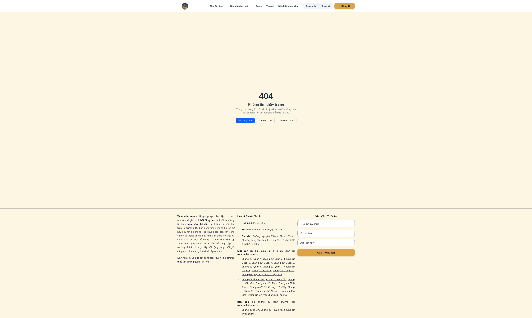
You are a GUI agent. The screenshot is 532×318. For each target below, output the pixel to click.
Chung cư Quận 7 (272, 266)
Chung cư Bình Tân (276, 279)
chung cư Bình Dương (273, 301)
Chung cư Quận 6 (251, 266)
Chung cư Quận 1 (251, 258)
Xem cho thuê (286, 120)
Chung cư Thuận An (272, 309)
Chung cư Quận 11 (251, 274)
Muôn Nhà (220, 257)
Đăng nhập (311, 6)
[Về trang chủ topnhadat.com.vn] (190, 6)
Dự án (259, 6)
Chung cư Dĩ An (250, 309)
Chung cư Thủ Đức (277, 294)
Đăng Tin (346, 6)
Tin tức (270, 6)
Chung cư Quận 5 (284, 262)
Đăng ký (326, 6)
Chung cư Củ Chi (258, 287)
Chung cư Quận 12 (272, 274)
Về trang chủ (245, 120)
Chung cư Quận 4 (262, 262)
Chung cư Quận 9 (261, 270)
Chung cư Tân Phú (257, 294)
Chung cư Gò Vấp (277, 287)
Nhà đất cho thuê (239, 6)
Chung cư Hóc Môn (266, 283)
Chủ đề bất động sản (203, 257)
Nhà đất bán (216, 6)
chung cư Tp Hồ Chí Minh (274, 250)
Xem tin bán (265, 120)
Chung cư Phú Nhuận (266, 291)
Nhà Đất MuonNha (288, 6)
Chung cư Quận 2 (272, 258)
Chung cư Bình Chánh (253, 279)
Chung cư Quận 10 (283, 270)
